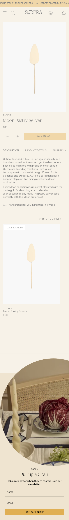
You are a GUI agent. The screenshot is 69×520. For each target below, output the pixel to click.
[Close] (63, 378)
